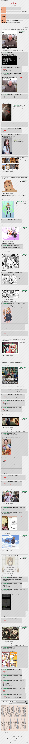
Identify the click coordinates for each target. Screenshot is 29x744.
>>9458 (23, 303)
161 (18, 719)
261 (20, 728)
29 (1, 708)
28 (25, 707)
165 (2, 720)
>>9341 (4, 329)
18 (7, 707)
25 (20, 707)
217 (20, 724)
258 (13, 728)
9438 (21, 481)
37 (16, 708)
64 (14, 710)
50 (14, 709)
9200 (21, 389)
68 (22, 710)
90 (11, 712)
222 (7, 725)
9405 (21, 675)
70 (25, 710)
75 (9, 711)
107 (20, 713)
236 (13, 726)
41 (23, 708)
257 (11, 728)
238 (18, 726)
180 (11, 721)
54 (22, 709)
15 (1, 707)
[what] (23, 742)
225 (13, 725)
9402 (21, 583)
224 (11, 725)
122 (4, 715)
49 (12, 709)
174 (23, 720)
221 (4, 725)
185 (23, 721)
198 (2, 723)
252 (25, 727)
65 (16, 710)
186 (25, 721)
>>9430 (20, 516)
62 (11, 710)
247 (13, 727)
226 (16, 725)
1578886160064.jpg (8, 626)
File (11, 701)
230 (25, 725)
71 (1, 711)
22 (14, 707)
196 (23, 722)
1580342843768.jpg (8, 251)
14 (26, 706)
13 (24, 706)
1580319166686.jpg (8, 513)
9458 (21, 324)
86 (3, 712)
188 (4, 722)
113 (9, 714)
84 (25, 711)
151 (20, 717)
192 (13, 722)
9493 (22, 203)
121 (2, 715)
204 (16, 723)
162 (20, 719)
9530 (20, 122)
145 (7, 717)
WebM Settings (26, 27)
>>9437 (4, 483)
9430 (21, 507)
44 (3, 709)
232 (4, 726)
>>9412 (24, 589)
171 (16, 720)
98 (25, 712)
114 (11, 714)
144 (4, 717)
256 (9, 728)
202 (11, 723)
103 (11, 713)
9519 (8, 193)
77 (12, 711)
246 (11, 727)
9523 (8, 48)
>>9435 (24, 507)
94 (18, 712)
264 (2, 729)
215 (16, 724)
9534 (20, 67)
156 (7, 719)
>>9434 (13, 434)
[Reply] (11, 48)
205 (18, 723)
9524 (19, 106)
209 (2, 724)
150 (18, 717)
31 (5, 708)
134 (7, 716)
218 (23, 724)
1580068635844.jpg (8, 365)
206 (20, 723)
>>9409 (4, 613)
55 (23, 709)
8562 (21, 669)
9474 (21, 272)
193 (16, 722)
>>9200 (4, 396)
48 (11, 709)
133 (4, 716)
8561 (8, 648)
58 (3, 710)
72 (3, 711)
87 (5, 712)
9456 (21, 303)
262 (23, 728)
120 (24, 714)
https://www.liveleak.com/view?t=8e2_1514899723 (12, 356)
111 (4, 714)
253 (2, 728)
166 (4, 720)
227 (18, 725)
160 (16, 719)
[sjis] (27, 742)
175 (25, 720)
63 (12, 710)
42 (25, 708)
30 (3, 708)
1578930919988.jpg (8, 650)
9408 (21, 694)
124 (9, 715)
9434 (21, 464)
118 (20, 714)
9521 (8, 171)
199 (4, 723)
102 (8, 713)
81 (20, 711)
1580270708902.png (8, 555)
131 (25, 715)
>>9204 (23, 394)
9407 (21, 688)
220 (2, 725)
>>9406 (13, 648)
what (2, 0)
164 (25, 719)
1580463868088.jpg (8, 157)
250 (20, 727)
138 (16, 716)
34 (11, 708)
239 (20, 726)
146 (9, 717)
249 (18, 727)
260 (18, 728)
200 (7, 723)
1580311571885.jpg (8, 533)
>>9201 (4, 402)
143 (2, 717)
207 (23, 723)
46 (7, 709)
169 (11, 720)
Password (14, 701)
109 (25, 713)
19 (9, 707)
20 (11, 707)
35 (12, 708)
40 (22, 708)
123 (7, 715)
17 (5, 707)
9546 (20, 94)
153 (25, 717)
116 (15, 714)
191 (11, 722)
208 (25, 723)
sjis (4, 0)
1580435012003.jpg (8, 225)
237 (16, 726)
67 (20, 710)
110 (2, 714)
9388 (8, 573)
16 (3, 707)
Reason (10, 703)
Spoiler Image (10, 12)
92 (14, 712)
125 (11, 715)
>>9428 (4, 460)
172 (18, 720)
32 (7, 708)
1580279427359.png (8, 590)
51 (16, 709)
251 (23, 727)
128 (18, 715)
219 (25, 724)
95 (20, 712)
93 (16, 712)
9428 (8, 434)
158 (11, 719)
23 (16, 707)
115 (13, 714)
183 (18, 721)
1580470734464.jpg (8, 54)
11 (21, 706)
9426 (8, 550)
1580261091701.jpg (8, 489)
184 (20, 721)
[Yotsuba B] (12, 742)
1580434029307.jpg (8, 199)
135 (9, 716)
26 (22, 707)
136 (11, 716)
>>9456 (4, 326)
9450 (8, 268)
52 (18, 709)
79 (16, 711)
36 (14, 708)
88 (7, 712)
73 (5, 711)
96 (22, 712)
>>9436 (16, 434)
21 (12, 707)
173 (20, 720)
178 (7, 721)
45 (5, 709)
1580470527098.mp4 (8, 101)
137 (13, 716)
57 (1, 710)
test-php (6, 0)
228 (20, 725)
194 (18, 722)
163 (23, 719)
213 (11, 724)
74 (7, 711)
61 (9, 710)
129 (20, 715)
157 (9, 719)
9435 (21, 512)
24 (18, 707)
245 (9, 727)
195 (20, 722)
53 (20, 709)
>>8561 (4, 671)
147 (11, 717)
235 (11, 726)
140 (20, 716)
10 (19, 706)
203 (13, 723)
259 (16, 728)
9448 (8, 355)
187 (2, 722)
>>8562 (10, 648)
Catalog (14, 5)
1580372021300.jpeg (8, 274)
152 (23, 717)
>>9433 (10, 434)
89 (9, 712)
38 (18, 708)
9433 (21, 457)
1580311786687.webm (8, 436)
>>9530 (4, 130)
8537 (8, 641)
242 (2, 727)
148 (13, 717)
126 (13, 715)
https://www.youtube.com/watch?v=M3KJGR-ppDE (12, 50)
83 (23, 711)
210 (4, 724)
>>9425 (13, 441)
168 (9, 720)
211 (6, 724)
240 (23, 726)
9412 (21, 611)
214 (13, 724)
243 (4, 727)
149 (16, 717)
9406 (21, 680)
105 (15, 713)
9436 (21, 470)
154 (2, 719)
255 (7, 728)
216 (18, 724)
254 (4, 728)
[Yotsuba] (18, 742)
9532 (20, 134)
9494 (8, 241)
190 (9, 722)
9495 (20, 245)
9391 (8, 427)
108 (22, 713)
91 (12, 712)
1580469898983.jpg (8, 29)
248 (16, 727)
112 (6, 714)
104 (13, 713)
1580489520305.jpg (8, 74)
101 (6, 713)
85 (1, 712)
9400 (21, 577)
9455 (8, 299)
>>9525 (4, 69)
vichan (8, 736)
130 (23, 715)
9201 (21, 394)
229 (23, 725)
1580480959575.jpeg (8, 136)
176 (2, 721)
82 (22, 711)
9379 (8, 503)
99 (1, 713)
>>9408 (24, 688)
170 (13, 720)
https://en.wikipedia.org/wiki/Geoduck (10, 484)
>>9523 (20, 77)
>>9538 (14, 48)
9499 (20, 219)
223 (9, 725)
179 (9, 721)
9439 (21, 407)
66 (18, 710)
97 (23, 712)
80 (18, 711)
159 (13, 719)
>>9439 (23, 400)
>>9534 (23, 52)
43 (1, 709)
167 (7, 720)
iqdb (26, 29)
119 (22, 714)
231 (2, 726)
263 (25, 728)
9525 (20, 52)
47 (9, 709)
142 (25, 716)
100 (4, 713)
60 (7, 710)
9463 (21, 331)
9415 (21, 618)
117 (18, 714)
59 (5, 710)
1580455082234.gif (8, 177)
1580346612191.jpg (8, 305)
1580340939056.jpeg (8, 339)
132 (2, 716)
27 (23, 707)
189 (7, 722)
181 (13, 721)
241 (25, 726)
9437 (21, 475)
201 (9, 723)
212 (9, 724)
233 (7, 726)
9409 (21, 589)
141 (23, 716)
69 (23, 710)
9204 (21, 400)
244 (7, 727)
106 (18, 713)
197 (25, 722)
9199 (8, 384)
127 (16, 715)
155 (4, 719)
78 (14, 711)
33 (9, 708)
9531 (20, 128)
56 (25, 709)
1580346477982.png (8, 288)
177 (4, 721)
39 (20, 708)
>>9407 (24, 680)
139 (18, 716)
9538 (20, 73)
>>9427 (4, 459)
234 (9, 726)
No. (6, 48)
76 (11, 711)
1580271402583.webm (8, 414)
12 (23, 706)
